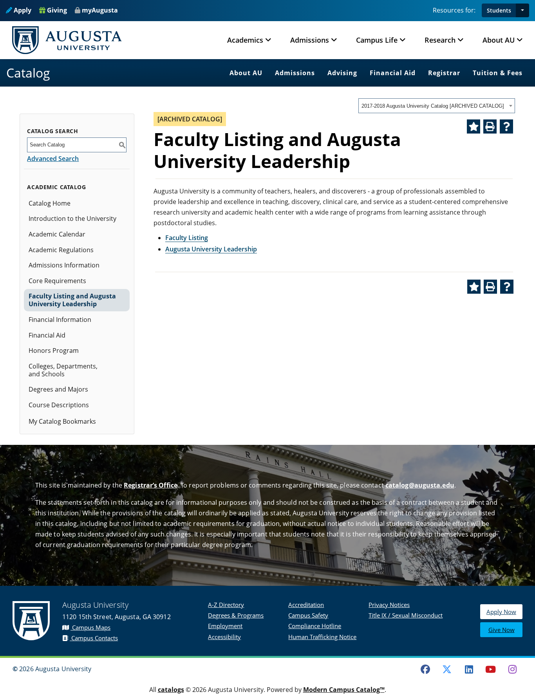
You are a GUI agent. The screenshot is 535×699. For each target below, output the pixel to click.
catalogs (171, 689)
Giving (56, 10)
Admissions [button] (309, 40)
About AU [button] (499, 40)
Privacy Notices (389, 605)
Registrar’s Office (150, 485)
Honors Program (54, 350)
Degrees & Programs (236, 615)
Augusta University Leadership (211, 249)
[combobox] (436, 105)
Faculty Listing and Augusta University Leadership (72, 300)
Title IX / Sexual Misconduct (406, 615)
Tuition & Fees (497, 73)
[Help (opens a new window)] (506, 126)
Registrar (444, 73)
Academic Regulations (61, 250)
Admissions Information (64, 265)
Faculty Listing (186, 237)
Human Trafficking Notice (322, 637)
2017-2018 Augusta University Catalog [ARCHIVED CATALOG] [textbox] (432, 106)
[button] (522, 10)
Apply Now (501, 612)
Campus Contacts (94, 638)
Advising (342, 73)
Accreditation (306, 605)
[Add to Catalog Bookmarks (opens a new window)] (473, 126)
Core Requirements (57, 280)
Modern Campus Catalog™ (344, 689)
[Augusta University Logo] (67, 40)
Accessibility (224, 637)
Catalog (28, 72)
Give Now (501, 630)
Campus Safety (308, 615)
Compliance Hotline (314, 626)
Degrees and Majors (58, 389)
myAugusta (100, 10)
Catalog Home (49, 203)
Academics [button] (245, 40)
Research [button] (440, 40)
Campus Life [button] (377, 40)
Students (499, 10)
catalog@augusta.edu (419, 485)
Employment (225, 626)
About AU (246, 73)
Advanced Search (53, 158)
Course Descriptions (59, 405)
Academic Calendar (57, 234)
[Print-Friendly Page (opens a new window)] (490, 126)
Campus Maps (90, 627)
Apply (21, 10)
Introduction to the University (72, 218)
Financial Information (60, 319)
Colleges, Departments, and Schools (63, 370)
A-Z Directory (226, 605)
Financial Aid (393, 73)
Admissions (295, 73)
